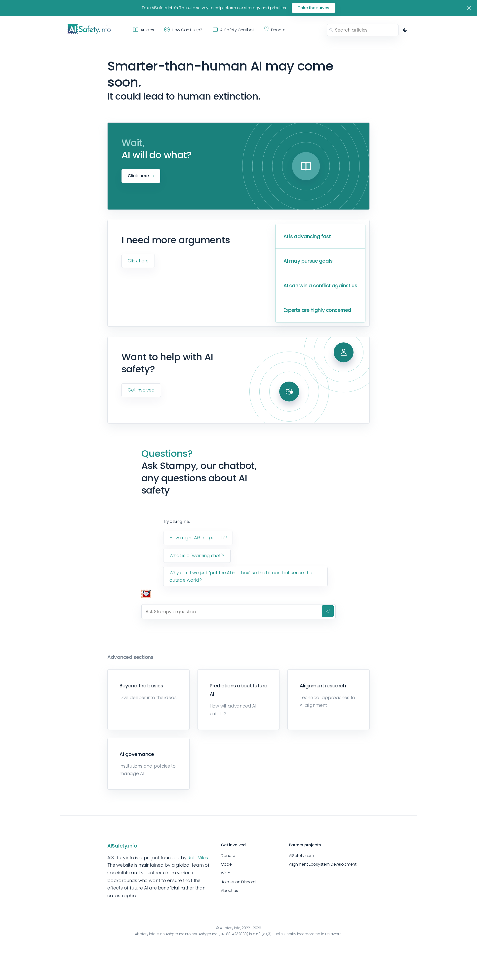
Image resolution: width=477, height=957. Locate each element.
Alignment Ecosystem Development (323, 864)
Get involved (141, 390)
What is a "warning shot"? (196, 555)
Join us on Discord (238, 882)
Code (226, 864)
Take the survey (313, 8)
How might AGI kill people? (198, 537)
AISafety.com (301, 855)
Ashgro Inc (175, 933)
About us (229, 890)
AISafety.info (122, 845)
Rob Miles (198, 857)
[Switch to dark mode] (404, 30)
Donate (228, 855)
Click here (138, 261)
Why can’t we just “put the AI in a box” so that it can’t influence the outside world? (240, 576)
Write (225, 873)
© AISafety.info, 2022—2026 (238, 927)
